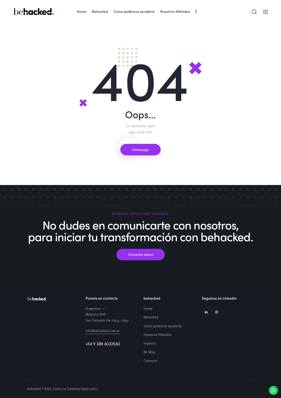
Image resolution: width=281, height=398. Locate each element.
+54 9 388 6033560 (103, 344)
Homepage (140, 149)
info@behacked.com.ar (103, 330)
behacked (34, 389)
